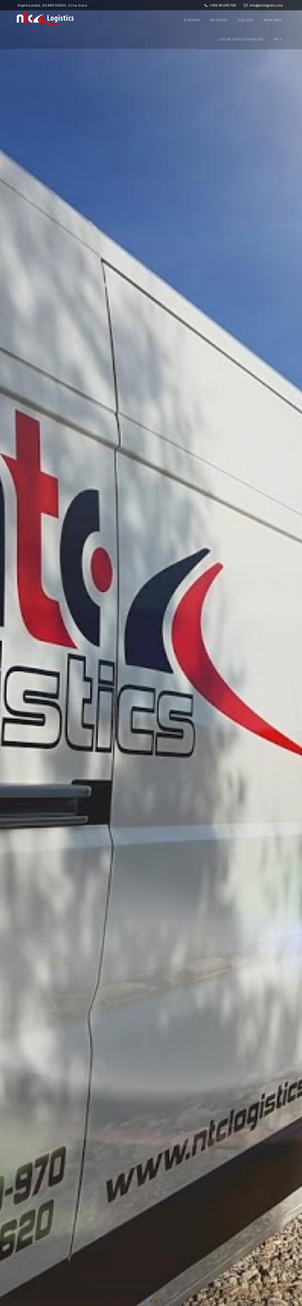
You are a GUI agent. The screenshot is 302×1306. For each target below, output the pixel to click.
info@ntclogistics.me (266, 5)
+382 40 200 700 (222, 5)
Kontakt (273, 20)
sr (278, 39)
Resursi (218, 20)
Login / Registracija (241, 39)
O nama (192, 20)
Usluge (245, 20)
